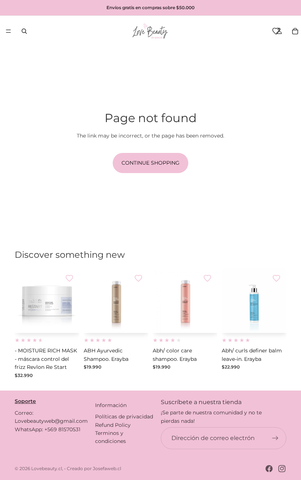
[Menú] (8, 31)
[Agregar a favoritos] (69, 278)
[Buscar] (24, 31)
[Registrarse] (275, 438)
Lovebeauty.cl (46, 468)
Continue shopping (150, 163)
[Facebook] (269, 468)
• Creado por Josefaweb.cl (92, 468)
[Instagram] (282, 468)
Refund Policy (113, 424)
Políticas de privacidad (124, 416)
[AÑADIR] (68, 322)
